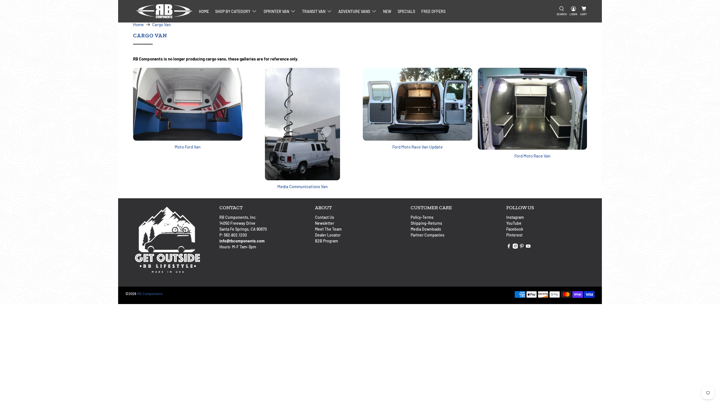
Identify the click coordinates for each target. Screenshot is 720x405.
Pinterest (514, 235)
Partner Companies (427, 235)
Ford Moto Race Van (532, 155)
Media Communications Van (302, 186)
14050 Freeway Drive (237, 223)
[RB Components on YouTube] (528, 247)
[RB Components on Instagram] (515, 247)
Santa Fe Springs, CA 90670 (243, 229)
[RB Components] (164, 11)
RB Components (150, 293)
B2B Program (326, 240)
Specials (406, 11)
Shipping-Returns (426, 223)
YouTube (513, 223)
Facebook (514, 229)
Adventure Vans (354, 11)
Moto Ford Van (188, 146)
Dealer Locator (328, 235)
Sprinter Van (276, 11)
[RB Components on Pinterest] (521, 247)
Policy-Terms (422, 217)
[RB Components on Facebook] (508, 247)
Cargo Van (161, 24)
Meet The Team (328, 229)
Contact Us (324, 217)
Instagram (515, 217)
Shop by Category (232, 11)
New (387, 11)
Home (204, 11)
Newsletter (324, 223)
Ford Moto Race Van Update (417, 146)
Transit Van (313, 11)
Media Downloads (426, 229)
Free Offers (433, 11)
